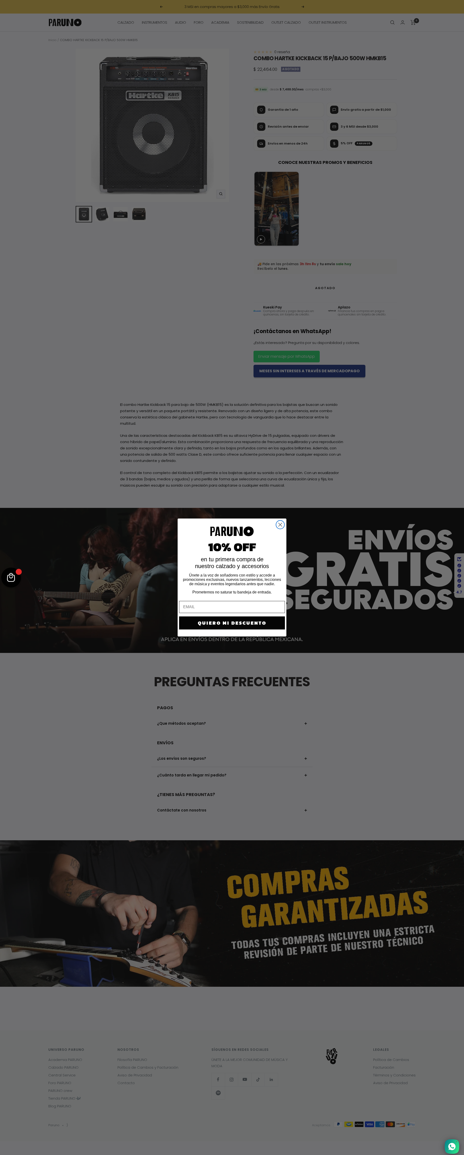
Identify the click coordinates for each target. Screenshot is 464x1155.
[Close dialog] (280, 524)
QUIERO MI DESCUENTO (232, 623)
